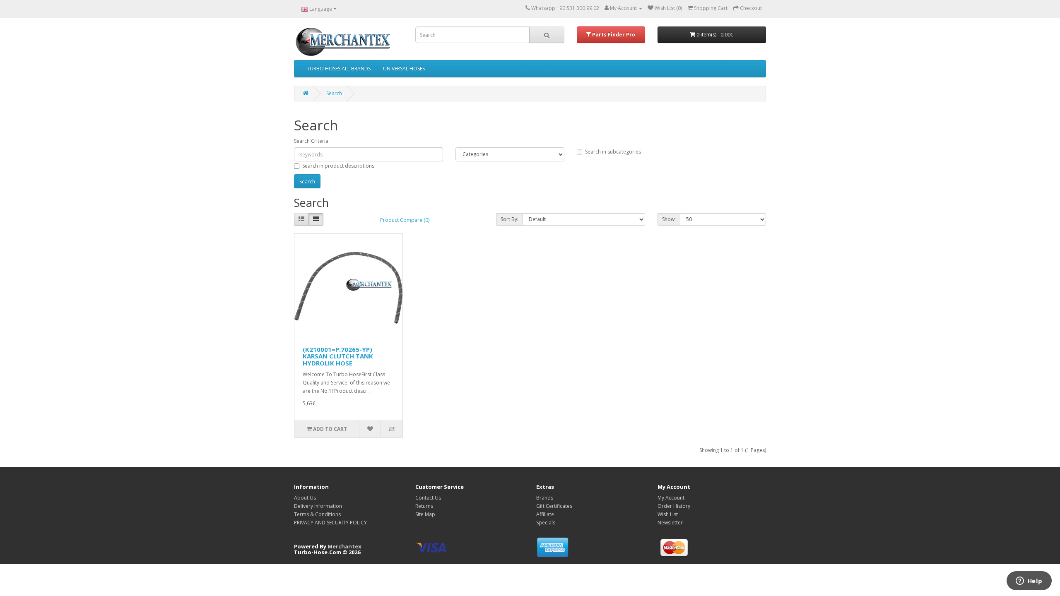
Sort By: (509, 219)
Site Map (425, 514)
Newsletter (670, 522)
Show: (669, 219)
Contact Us (428, 497)
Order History (674, 505)
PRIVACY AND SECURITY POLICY (330, 522)
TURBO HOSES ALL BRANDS (339, 68)
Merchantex (344, 546)
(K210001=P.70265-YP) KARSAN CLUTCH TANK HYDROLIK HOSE (338, 356)
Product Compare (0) (404, 219)
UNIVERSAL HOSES (404, 68)
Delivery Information (318, 505)
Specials (545, 522)
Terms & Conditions (317, 514)
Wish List (668, 514)
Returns (424, 505)
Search (334, 93)
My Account (671, 497)
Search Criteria (311, 140)
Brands (544, 497)
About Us (305, 497)
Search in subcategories (613, 151)
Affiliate (545, 514)
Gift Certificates (554, 505)
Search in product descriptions (338, 165)
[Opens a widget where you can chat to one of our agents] (1029, 581)
